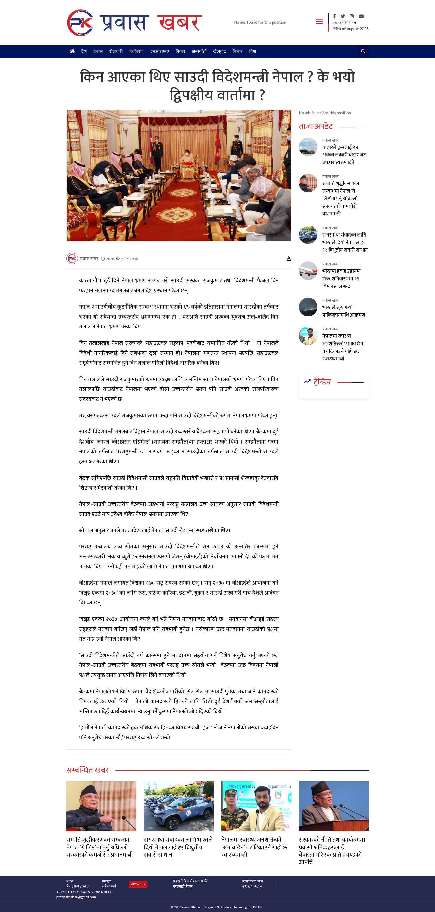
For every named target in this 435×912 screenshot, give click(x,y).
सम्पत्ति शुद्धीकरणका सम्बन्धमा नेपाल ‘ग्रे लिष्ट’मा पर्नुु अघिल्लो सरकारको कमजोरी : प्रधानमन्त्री (340, 198)
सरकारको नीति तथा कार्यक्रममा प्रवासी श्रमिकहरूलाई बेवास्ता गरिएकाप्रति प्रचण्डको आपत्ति (332, 851)
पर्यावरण (136, 51)
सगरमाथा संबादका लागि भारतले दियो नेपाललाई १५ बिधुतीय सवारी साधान (345, 242)
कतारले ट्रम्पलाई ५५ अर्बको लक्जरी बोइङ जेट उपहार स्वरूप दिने (344, 155)
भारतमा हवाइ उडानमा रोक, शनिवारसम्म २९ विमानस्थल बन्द (341, 279)
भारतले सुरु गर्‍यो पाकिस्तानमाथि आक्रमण (343, 311)
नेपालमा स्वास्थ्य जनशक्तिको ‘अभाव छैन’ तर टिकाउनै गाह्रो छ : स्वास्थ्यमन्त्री (343, 347)
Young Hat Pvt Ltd (250, 907)
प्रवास (98, 51)
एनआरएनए (159, 51)
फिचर (180, 51)
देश (84, 51)
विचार (238, 51)
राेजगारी (116, 51)
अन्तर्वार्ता (199, 51)
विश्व (252, 51)
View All (136, 884)
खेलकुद (219, 51)
